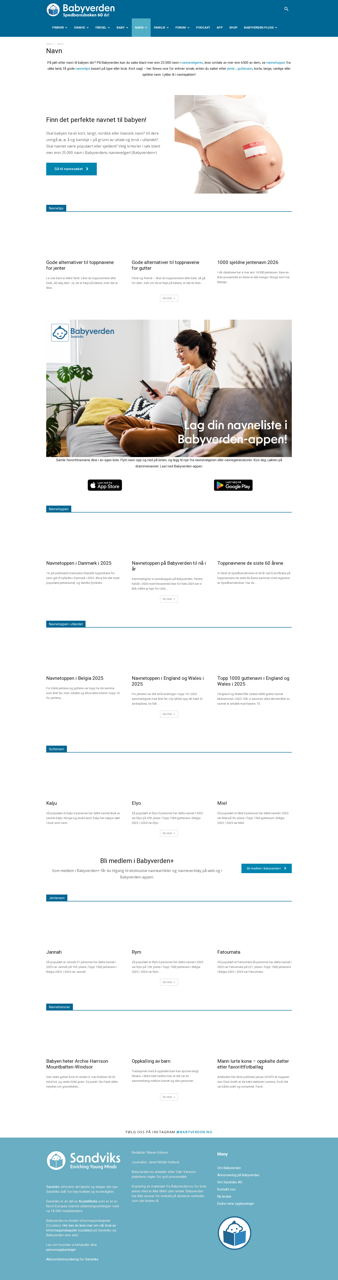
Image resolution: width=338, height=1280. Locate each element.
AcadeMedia (88, 1201)
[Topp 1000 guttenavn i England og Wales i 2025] (254, 652)
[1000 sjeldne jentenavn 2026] (254, 236)
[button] (286, 9)
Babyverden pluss (259, 27)
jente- (231, 69)
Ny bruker (224, 1196)
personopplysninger (61, 1250)
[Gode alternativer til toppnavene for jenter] (83, 236)
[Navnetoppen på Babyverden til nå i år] (169, 537)
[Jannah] (83, 926)
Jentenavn (57, 898)
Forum (180, 27)
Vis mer (167, 298)
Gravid (79, 27)
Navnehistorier (59, 1007)
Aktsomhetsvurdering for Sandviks (72, 1259)
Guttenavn (56, 749)
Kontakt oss (226, 1189)
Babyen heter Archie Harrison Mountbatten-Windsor (77, 1064)
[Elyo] (169, 777)
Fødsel (100, 27)
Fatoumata (228, 952)
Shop (233, 27)
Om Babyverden (229, 1168)
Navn (139, 27)
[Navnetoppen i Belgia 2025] (83, 652)
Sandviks (53, 1187)
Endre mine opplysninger (235, 1204)
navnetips (83, 69)
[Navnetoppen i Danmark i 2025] (83, 537)
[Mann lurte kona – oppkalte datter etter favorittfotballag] (254, 1035)
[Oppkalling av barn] (169, 1035)
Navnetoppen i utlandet (66, 624)
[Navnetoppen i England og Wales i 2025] (169, 652)
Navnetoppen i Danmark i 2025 (79, 563)
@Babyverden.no (194, 1131)
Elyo (136, 803)
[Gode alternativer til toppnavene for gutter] (169, 236)
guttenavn (245, 69)
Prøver (58, 27)
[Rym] (169, 926)
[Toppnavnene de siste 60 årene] (254, 537)
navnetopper (275, 63)
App (220, 27)
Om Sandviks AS (229, 1182)
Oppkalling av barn (151, 1061)
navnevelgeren (192, 63)
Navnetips (56, 208)
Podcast (203, 27)
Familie (159, 27)
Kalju (51, 803)
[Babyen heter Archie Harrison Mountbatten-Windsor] (83, 1035)
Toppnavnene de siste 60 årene (250, 563)
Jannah (54, 952)
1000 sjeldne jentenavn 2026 (247, 262)
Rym (136, 952)
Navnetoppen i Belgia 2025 (74, 678)
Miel (222, 803)
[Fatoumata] (254, 926)
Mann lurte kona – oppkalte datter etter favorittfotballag (253, 1064)
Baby (121, 27)
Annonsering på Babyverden (238, 1175)
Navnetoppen (59, 509)
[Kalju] (83, 777)
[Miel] (254, 777)
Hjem (49, 44)
